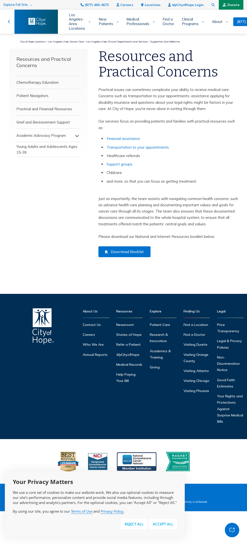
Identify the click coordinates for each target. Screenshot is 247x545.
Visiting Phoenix (196, 391)
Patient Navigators (32, 95)
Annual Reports (95, 354)
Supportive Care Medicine (165, 41)
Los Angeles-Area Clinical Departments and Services (117, 41)
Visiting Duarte (195, 344)
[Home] (43, 327)
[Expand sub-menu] (88, 22)
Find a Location (196, 325)
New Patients (106, 21)
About (217, 22)
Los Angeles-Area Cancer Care (66, 41)
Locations (152, 5)
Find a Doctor (168, 21)
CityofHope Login (188, 5)
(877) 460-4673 (97, 5)
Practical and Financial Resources (44, 109)
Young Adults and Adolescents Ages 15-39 (46, 149)
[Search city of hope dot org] (213, 5)
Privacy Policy (112, 511)
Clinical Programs (190, 21)
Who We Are (93, 344)
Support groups (119, 164)
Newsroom (125, 325)
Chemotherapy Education (37, 82)
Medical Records (129, 364)
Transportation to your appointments (138, 147)
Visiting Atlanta (196, 371)
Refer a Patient (128, 344)
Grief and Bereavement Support (43, 122)
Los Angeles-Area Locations (77, 22)
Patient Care (160, 325)
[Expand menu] (75, 135)
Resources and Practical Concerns (43, 62)
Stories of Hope (129, 334)
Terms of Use (81, 511)
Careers (126, 5)
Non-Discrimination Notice (228, 363)
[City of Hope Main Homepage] (9, 22)
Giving (155, 367)
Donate (233, 5)
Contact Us (92, 325)
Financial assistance (123, 138)
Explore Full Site (16, 5)
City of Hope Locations (33, 41)
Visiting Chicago (196, 381)
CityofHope (127, 354)
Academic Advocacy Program (41, 135)
